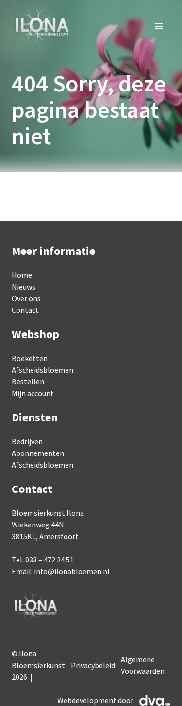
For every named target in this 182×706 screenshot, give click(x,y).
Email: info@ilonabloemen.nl (61, 571)
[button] (158, 26)
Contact (25, 310)
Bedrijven (27, 441)
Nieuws (23, 286)
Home (22, 275)
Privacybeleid (93, 665)
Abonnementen (38, 453)
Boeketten (30, 358)
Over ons (26, 298)
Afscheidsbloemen (42, 370)
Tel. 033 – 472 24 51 (43, 559)
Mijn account (33, 393)
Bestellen (28, 381)
